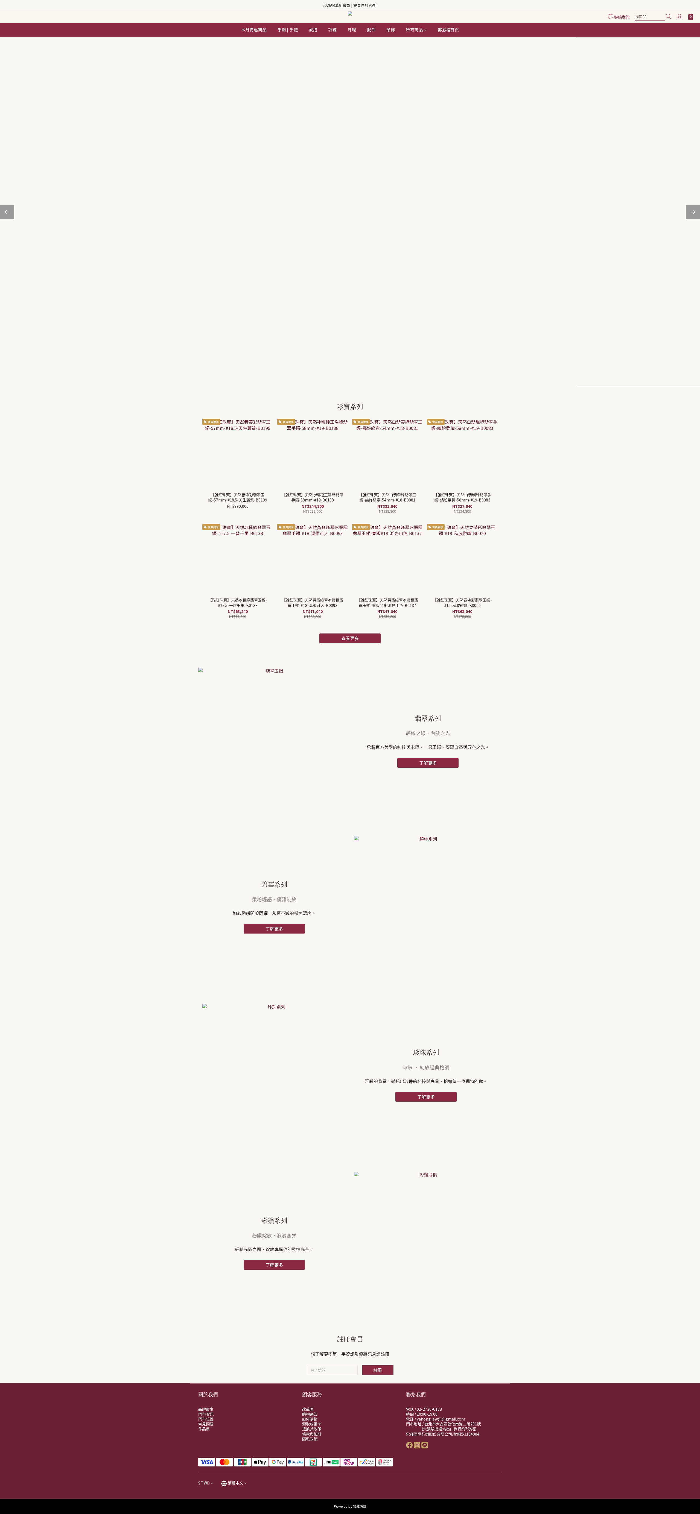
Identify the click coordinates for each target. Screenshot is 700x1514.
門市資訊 (206, 1414)
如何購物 (309, 1419)
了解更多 (428, 762)
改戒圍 (308, 1409)
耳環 (352, 30)
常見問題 (206, 1424)
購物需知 (309, 1414)
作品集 (204, 1428)
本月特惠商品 (254, 30)
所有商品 (414, 30)
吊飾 (390, 30)
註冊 (377, 1370)
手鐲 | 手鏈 (288, 30)
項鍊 (332, 30)
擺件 (371, 30)
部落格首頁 (448, 30)
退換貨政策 (311, 1428)
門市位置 (206, 1419)
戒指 (313, 30)
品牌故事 (206, 1409)
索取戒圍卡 (311, 1424)
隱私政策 (309, 1439)
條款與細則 (311, 1434)
